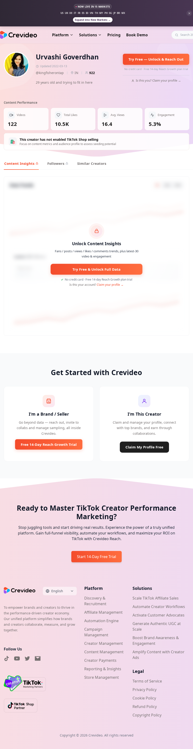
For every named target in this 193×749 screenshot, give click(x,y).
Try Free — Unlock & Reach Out (156, 59)
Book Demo (137, 34)
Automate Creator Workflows (159, 606)
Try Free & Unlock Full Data (96, 269)
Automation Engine (101, 620)
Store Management (101, 677)
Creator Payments (100, 660)
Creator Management (103, 643)
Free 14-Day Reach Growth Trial (49, 444)
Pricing (114, 34)
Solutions (88, 34)
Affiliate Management (103, 612)
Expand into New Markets (93, 19)
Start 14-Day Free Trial (96, 556)
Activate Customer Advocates (159, 615)
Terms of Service (147, 681)
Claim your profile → (110, 285)
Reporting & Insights (102, 668)
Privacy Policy (145, 689)
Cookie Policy (144, 698)
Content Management (104, 651)
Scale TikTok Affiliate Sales (156, 598)
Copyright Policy (147, 715)
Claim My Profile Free (144, 447)
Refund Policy (145, 706)
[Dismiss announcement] (189, 13)
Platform (60, 34)
